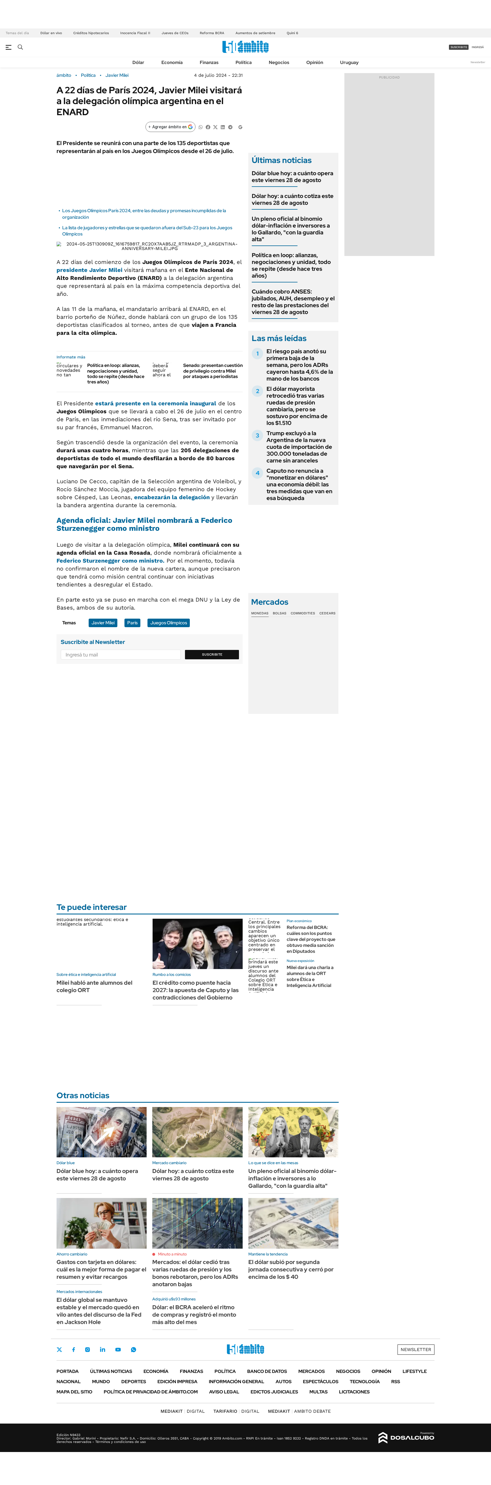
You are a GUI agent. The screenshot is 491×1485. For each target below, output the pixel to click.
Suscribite (212, 654)
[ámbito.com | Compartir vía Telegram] (230, 126)
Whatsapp (133, 1349)
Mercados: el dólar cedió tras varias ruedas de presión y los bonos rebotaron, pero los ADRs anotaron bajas (195, 1273)
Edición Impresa (177, 1382)
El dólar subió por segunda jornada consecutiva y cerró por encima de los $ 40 (291, 1269)
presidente (90, 270)
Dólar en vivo (51, 33)
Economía (172, 62)
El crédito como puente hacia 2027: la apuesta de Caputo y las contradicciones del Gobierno (196, 990)
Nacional (69, 1382)
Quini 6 (292, 33)
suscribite (459, 47)
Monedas (260, 613)
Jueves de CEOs (175, 33)
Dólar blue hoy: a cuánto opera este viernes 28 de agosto (292, 177)
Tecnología (365, 1382)
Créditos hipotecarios (91, 33)
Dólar (138, 62)
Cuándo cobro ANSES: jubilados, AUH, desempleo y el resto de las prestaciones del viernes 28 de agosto (293, 302)
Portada (68, 1371)
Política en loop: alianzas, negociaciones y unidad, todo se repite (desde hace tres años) (115, 373)
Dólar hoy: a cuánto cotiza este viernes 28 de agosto (293, 199)
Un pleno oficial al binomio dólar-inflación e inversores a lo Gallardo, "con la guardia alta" (291, 229)
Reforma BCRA (212, 33)
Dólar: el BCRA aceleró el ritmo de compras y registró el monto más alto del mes (194, 1315)
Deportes (133, 1382)
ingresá (478, 47)
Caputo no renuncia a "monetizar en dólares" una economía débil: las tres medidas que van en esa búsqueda (299, 484)
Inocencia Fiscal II (135, 33)
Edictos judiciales (274, 1392)
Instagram (87, 1349)
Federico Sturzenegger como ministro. (111, 560)
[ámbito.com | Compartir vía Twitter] (215, 126)
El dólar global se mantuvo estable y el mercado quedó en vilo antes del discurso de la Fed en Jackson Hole (99, 1311)
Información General (236, 1382)
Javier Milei (116, 75)
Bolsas (279, 613)
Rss (395, 1382)
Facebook (73, 1349)
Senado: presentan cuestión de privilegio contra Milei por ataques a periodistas (213, 370)
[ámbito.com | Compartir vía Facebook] (208, 126)
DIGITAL (183, 1411)
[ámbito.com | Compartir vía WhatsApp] (200, 126)
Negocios (279, 62)
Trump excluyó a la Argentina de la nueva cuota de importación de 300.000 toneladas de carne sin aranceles (299, 446)
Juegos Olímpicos (168, 623)
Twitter (59, 1349)
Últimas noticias (111, 1371)
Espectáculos (320, 1382)
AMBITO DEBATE (299, 1411)
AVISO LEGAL (224, 1392)
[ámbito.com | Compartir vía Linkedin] (222, 126)
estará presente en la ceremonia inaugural (154, 403)
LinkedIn (102, 1349)
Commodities (303, 613)
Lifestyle (415, 1371)
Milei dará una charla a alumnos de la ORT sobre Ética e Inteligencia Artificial (310, 976)
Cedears (327, 613)
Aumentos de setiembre (255, 33)
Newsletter (478, 62)
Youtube (118, 1350)
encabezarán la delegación (172, 497)
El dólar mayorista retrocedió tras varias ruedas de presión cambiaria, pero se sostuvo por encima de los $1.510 (297, 406)
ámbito (64, 75)
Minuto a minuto (172, 1254)
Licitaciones (354, 1392)
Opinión (314, 62)
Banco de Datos (267, 1371)
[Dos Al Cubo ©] (406, 1437)
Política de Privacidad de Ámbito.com (151, 1392)
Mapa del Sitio (74, 1392)
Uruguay (349, 62)
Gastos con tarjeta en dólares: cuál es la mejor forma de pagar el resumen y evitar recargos (101, 1269)
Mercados (311, 1371)
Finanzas (209, 62)
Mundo (101, 1382)
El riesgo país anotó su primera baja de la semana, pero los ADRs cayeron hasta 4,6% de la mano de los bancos (300, 365)
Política (244, 62)
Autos (284, 1382)
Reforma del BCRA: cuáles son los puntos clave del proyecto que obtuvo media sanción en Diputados (311, 939)
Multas (318, 1392)
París (132, 623)
